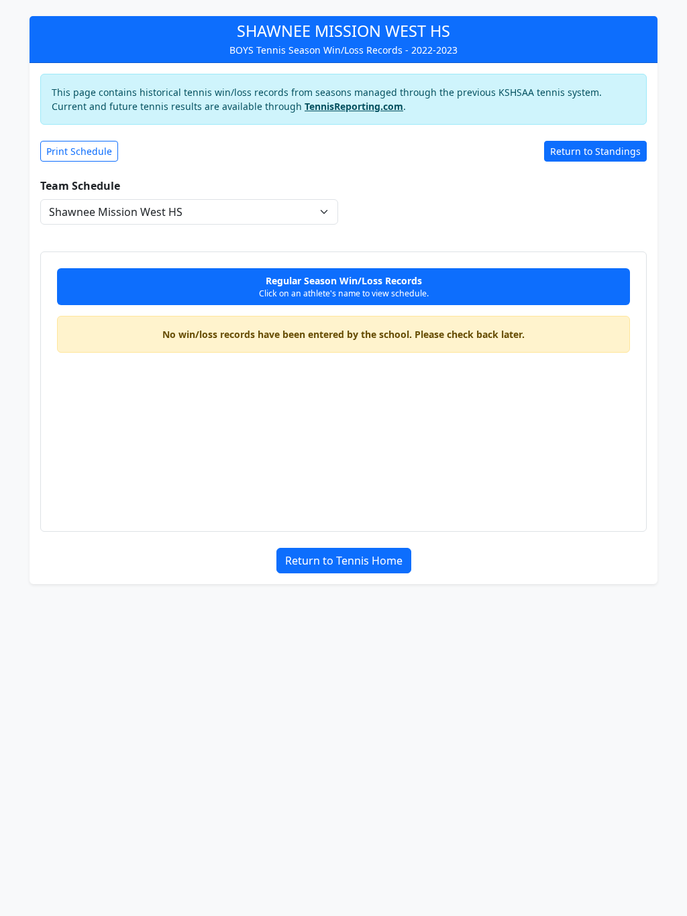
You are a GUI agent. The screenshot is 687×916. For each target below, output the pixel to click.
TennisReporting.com (354, 106)
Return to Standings (595, 151)
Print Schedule (79, 151)
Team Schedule (80, 185)
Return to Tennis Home (344, 560)
